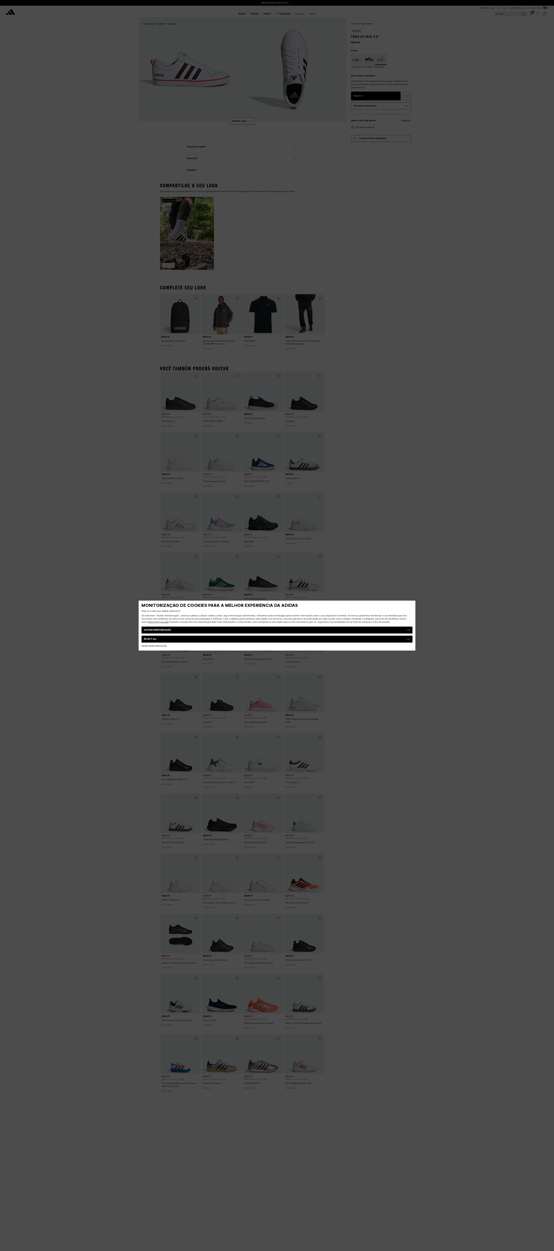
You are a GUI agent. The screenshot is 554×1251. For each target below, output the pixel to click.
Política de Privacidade (158, 622)
